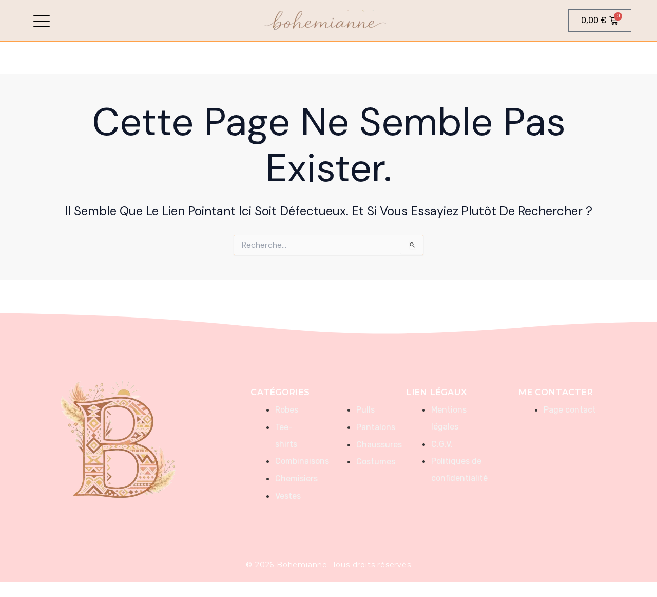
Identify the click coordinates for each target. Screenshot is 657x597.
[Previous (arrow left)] (18, 290)
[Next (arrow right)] (639, 290)
